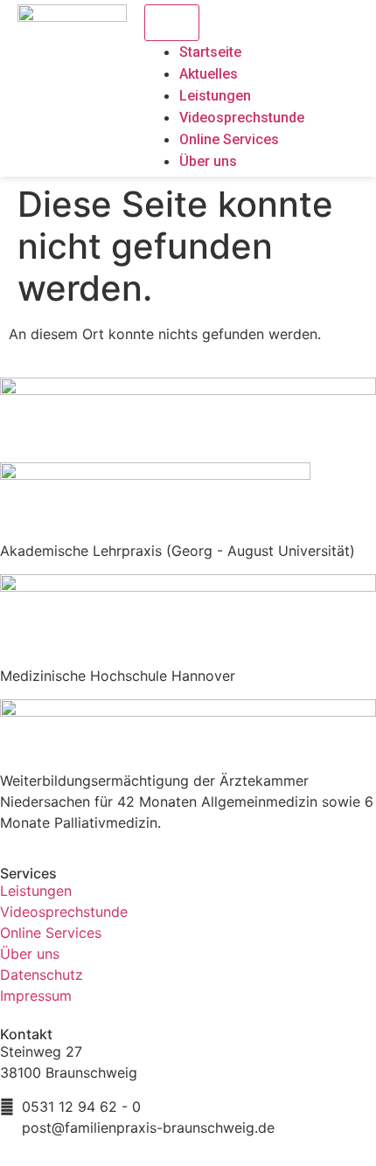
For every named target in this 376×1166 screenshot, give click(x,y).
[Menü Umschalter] (171, 22)
